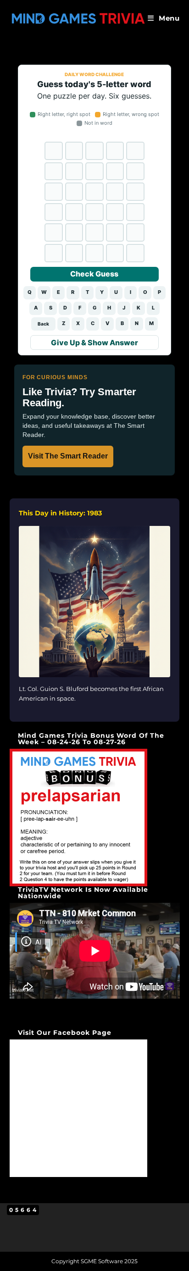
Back (43, 323)
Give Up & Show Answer (94, 342)
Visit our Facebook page (64, 1032)
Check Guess (94, 273)
